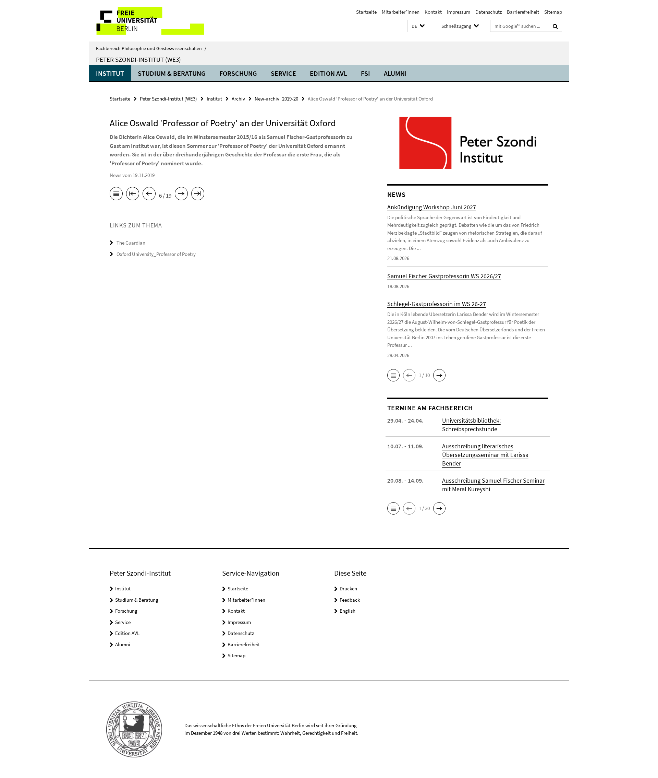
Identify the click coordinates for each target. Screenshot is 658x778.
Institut (110, 73)
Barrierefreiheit (523, 12)
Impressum (458, 12)
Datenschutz (488, 12)
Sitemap (553, 12)
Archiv (238, 98)
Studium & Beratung (172, 73)
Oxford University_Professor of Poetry (156, 254)
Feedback (350, 600)
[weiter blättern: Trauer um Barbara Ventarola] (181, 195)
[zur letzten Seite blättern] (197, 195)
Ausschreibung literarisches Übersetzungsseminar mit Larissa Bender (485, 454)
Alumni (395, 73)
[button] (418, 26)
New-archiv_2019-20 (276, 98)
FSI (365, 73)
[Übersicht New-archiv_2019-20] (116, 195)
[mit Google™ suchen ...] (555, 26)
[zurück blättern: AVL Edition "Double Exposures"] (149, 195)
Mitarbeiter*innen (400, 12)
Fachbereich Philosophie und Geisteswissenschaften (151, 48)
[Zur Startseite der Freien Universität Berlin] (146, 21)
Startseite (366, 12)
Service (283, 73)
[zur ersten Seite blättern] (132, 195)
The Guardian (131, 242)
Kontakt (433, 12)
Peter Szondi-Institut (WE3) (138, 59)
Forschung (238, 73)
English (347, 611)
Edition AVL (328, 73)
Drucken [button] (348, 588)
